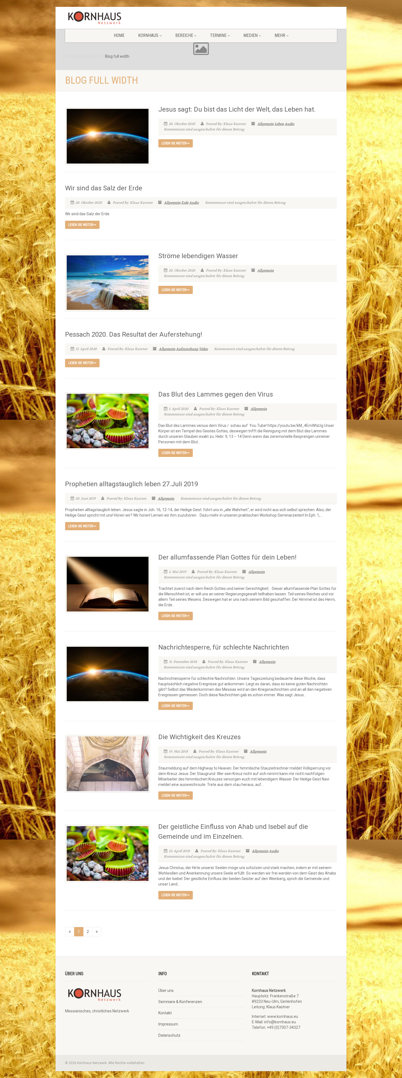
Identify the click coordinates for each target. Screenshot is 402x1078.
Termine (218, 35)
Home (119, 35)
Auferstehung (187, 349)
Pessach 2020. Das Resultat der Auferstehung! (133, 334)
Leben (279, 124)
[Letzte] (96, 931)
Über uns (166, 990)
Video (203, 349)
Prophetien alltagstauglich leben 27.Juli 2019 (131, 484)
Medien (250, 35)
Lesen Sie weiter (174, 143)
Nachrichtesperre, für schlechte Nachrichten (223, 647)
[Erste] (69, 931)
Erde (184, 202)
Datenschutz (169, 1035)
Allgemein (265, 124)
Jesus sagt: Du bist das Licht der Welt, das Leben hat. (237, 109)
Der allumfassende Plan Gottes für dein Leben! (227, 557)
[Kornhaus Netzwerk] (107, 19)
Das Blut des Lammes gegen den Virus (215, 394)
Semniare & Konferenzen (180, 1002)
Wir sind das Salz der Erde (103, 188)
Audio (289, 124)
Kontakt (165, 1013)
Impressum (168, 1024)
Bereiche (184, 35)
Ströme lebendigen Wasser (198, 256)
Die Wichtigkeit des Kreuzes (199, 737)
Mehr (280, 35)
